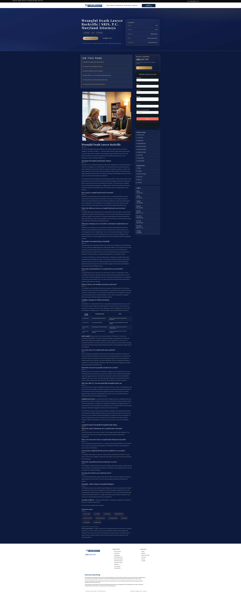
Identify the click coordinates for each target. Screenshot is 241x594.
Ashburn (138, 196)
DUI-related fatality (118, 456)
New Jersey (139, 216)
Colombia (138, 231)
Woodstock (139, 226)
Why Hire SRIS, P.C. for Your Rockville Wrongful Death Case (97, 75)
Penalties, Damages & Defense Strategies (93, 71)
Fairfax (138, 191)
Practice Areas (119, 5)
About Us (112, 5)
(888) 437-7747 (142, 59)
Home (107, 5)
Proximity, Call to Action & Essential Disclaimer (94, 84)
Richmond (138, 206)
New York (138, 221)
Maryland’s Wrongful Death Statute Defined (94, 62)
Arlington (138, 201)
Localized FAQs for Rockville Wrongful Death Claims (96, 79)
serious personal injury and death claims (110, 419)
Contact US (135, 5)
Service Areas (127, 5)
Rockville (138, 211)
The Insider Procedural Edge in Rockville (93, 66)
